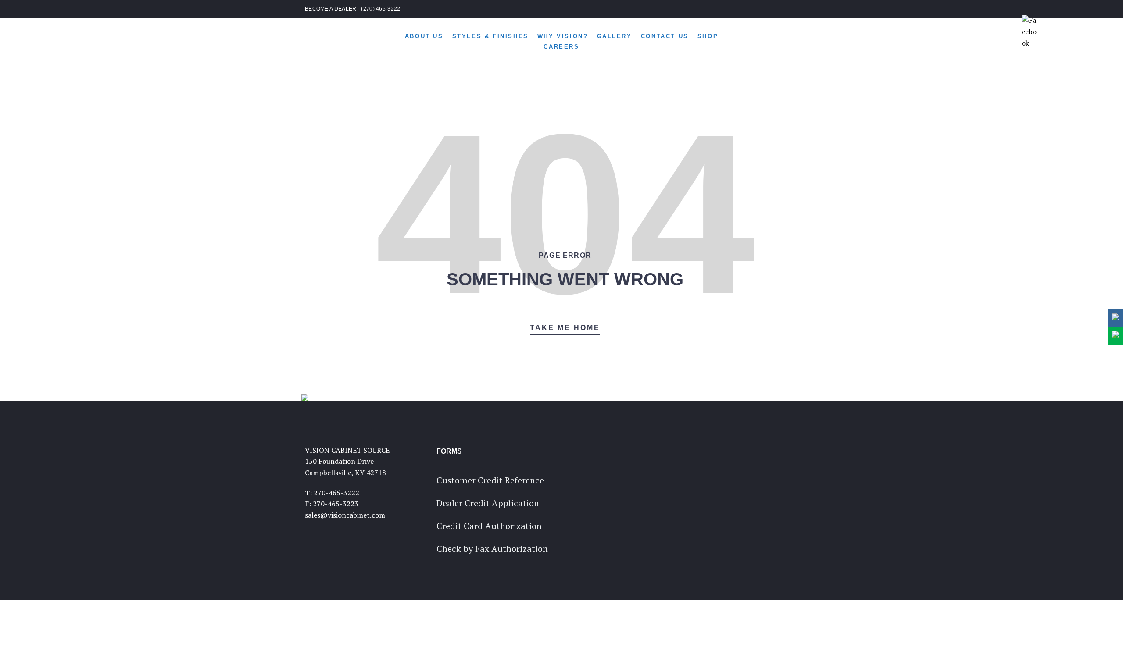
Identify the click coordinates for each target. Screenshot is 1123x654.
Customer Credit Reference (490, 480)
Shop (707, 36)
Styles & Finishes (490, 36)
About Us (424, 36)
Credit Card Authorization (489, 526)
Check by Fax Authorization (492, 548)
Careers (561, 46)
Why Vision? (562, 36)
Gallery (614, 36)
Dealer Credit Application (487, 503)
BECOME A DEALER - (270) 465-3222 (353, 9)
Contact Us (665, 36)
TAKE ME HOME (565, 327)
